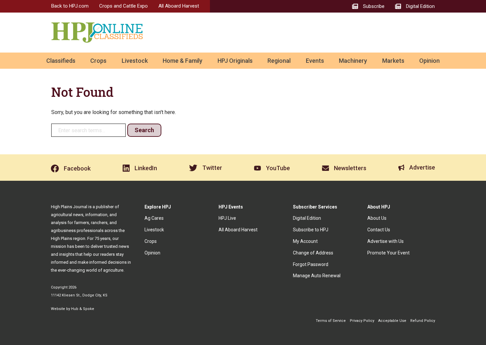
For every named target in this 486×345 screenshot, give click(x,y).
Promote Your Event (388, 252)
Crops (98, 60)
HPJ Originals (235, 60)
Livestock (135, 60)
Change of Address (313, 252)
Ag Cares (154, 218)
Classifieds (60, 60)
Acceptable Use (392, 321)
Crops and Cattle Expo (123, 6)
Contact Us (378, 229)
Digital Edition (307, 218)
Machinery (353, 60)
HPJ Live (227, 218)
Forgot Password (310, 264)
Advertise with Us (385, 241)
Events (315, 60)
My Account (305, 241)
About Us (376, 218)
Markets (393, 60)
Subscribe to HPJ (310, 229)
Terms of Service (331, 321)
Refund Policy (422, 321)
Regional (279, 60)
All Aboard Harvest (178, 6)
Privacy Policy (362, 321)
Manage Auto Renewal (317, 275)
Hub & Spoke (82, 309)
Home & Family (182, 60)
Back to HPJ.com (70, 6)
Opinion (429, 60)
